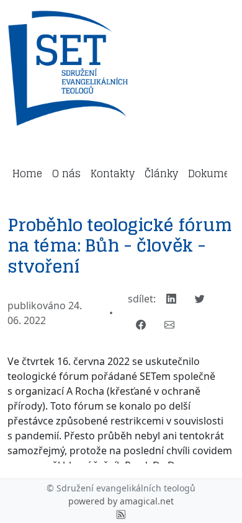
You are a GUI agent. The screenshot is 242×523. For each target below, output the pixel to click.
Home (27, 173)
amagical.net (147, 501)
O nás (66, 173)
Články (161, 173)
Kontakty (113, 173)
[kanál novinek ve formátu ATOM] (121, 514)
